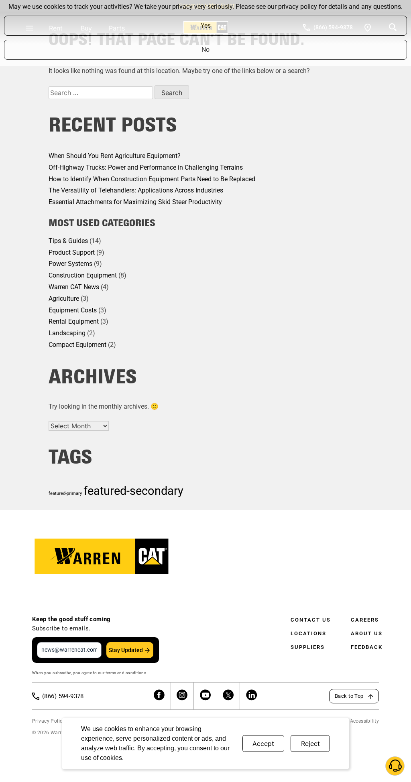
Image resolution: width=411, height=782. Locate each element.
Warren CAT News (74, 287)
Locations (308, 633)
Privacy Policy (48, 721)
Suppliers (308, 647)
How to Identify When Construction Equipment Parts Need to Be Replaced (152, 179)
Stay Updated (126, 650)
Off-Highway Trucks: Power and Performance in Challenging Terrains (146, 167)
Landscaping (67, 333)
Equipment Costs (73, 310)
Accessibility (364, 721)
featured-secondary (133, 491)
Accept (263, 743)
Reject (310, 743)
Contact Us (311, 620)
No (205, 49)
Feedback (367, 647)
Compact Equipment (77, 344)
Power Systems (70, 263)
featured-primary (65, 493)
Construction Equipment (83, 275)
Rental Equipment (74, 321)
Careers (365, 620)
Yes (206, 25)
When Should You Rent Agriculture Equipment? (115, 156)
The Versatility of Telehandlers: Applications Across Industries (136, 190)
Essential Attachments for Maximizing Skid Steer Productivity (135, 202)
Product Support (72, 252)
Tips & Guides (68, 241)
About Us (367, 633)
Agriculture (64, 298)
